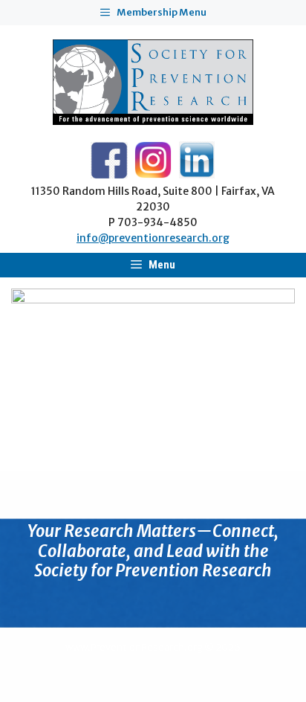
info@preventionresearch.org (153, 238)
